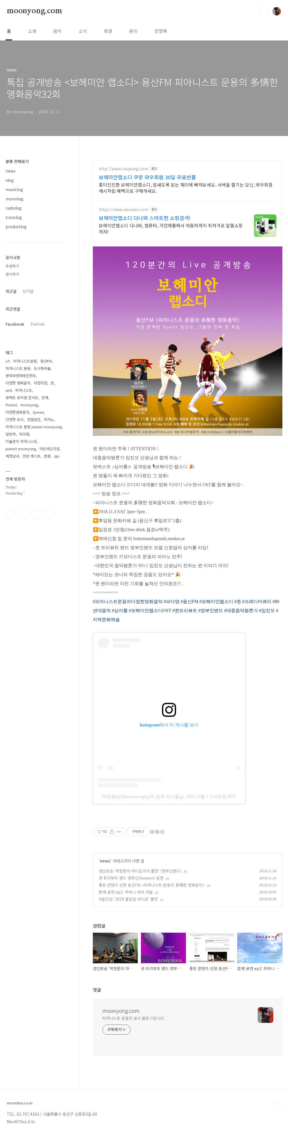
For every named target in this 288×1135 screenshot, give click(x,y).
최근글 (11, 291)
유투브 (49, 514)
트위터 (37, 514)
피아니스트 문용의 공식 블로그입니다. (133, 1018)
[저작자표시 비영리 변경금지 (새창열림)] (157, 832)
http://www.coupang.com (123, 168)
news (105, 861)
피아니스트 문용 (18, 368)
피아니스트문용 (25, 361)
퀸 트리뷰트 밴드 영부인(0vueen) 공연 (131, 878)
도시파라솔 (42, 368)
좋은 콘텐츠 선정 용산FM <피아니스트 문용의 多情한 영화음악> (152, 885)
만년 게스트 (31, 456)
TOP (276, 1105)
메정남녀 (12, 456)
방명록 (160, 31)
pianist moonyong (21, 448)
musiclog (14, 189)
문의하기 (12, 274)
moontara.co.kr (20, 1103)
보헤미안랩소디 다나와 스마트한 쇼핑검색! (145, 217)
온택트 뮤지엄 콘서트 (22, 397)
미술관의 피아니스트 (21, 441)
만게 (45, 397)
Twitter (37, 324)
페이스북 (11, 514)
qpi (56, 456)
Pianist (11, 404)
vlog (10, 180)
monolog (14, 198)
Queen (38, 412)
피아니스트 (23, 390)
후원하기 (12, 266)
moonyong (29, 404)
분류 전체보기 (17, 161)
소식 (82, 31)
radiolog (14, 208)
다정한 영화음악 (18, 383)
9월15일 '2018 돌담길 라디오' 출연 (128, 899)
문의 (133, 31)
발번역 (11, 434)
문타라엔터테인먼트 (21, 375)
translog (14, 217)
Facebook (15, 324)
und (9, 390)
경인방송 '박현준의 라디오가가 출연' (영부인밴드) (140, 871)
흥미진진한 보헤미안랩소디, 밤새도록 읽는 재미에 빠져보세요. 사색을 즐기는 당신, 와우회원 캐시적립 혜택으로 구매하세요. (186, 187)
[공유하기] (111, 832)
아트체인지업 (49, 448)
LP (8, 361)
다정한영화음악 (17, 412)
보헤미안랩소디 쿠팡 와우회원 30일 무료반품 (147, 177)
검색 (264, 11)
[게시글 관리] (118, 832)
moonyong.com (34, 11)
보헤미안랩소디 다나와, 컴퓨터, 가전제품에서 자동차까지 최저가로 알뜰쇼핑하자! (171, 228)
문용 (47, 456)
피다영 (24, 434)
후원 (108, 31)
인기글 (27, 291)
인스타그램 (24, 514)
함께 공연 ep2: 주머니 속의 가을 (126, 892)
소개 (32, 31)
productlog (16, 226)
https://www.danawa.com (123, 209)
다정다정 (40, 383)
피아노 (49, 419)
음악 (57, 31)
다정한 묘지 (15, 419)
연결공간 (33, 419)
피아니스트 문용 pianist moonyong (34, 426)
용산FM (46, 361)
